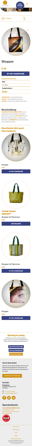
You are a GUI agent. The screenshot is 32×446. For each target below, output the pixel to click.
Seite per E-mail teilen (16, 354)
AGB (16, 432)
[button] (27, 30)
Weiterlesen (16, 224)
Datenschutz (16, 429)
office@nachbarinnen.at (11, 393)
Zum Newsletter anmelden (12, 375)
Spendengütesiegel (16, 438)
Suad (4, 91)
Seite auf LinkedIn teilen (16, 350)
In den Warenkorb (15, 74)
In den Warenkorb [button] (16, 171)
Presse (16, 435)
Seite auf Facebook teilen (16, 346)
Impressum (16, 426)
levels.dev (21, 442)
